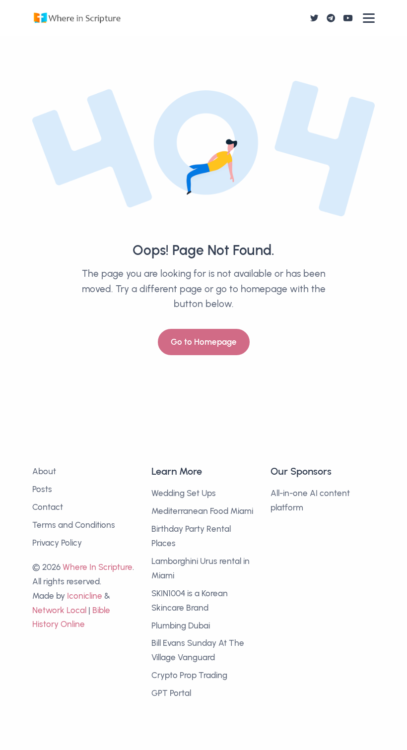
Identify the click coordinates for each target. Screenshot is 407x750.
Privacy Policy (57, 543)
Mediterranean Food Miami (202, 511)
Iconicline (84, 596)
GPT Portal (171, 693)
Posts (42, 489)
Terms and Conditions (73, 525)
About (44, 471)
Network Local (59, 610)
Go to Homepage (204, 342)
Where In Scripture (98, 567)
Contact (47, 507)
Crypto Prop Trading (189, 675)
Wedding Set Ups (183, 493)
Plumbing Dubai (180, 625)
